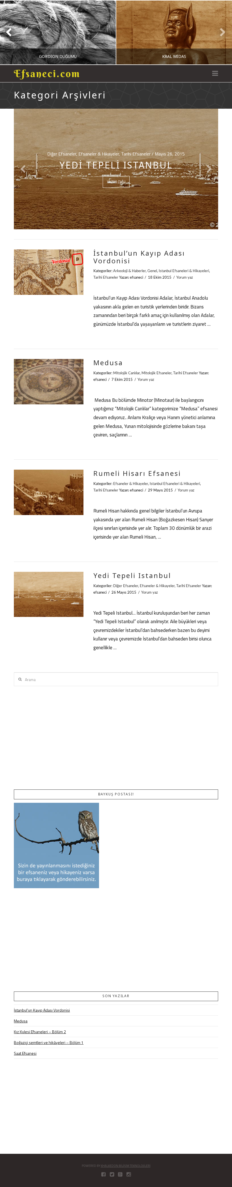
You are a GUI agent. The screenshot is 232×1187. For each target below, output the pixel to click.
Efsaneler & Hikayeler (130, 484)
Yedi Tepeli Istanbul (132, 575)
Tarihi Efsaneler (105, 277)
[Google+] (120, 1174)
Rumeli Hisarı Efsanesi (137, 473)
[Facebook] (103, 1174)
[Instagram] (128, 1174)
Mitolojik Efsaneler (156, 373)
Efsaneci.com (47, 74)
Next (220, 32)
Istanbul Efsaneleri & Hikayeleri (184, 271)
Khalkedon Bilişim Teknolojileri (126, 1165)
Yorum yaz (184, 277)
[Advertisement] (116, 738)
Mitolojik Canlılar (126, 373)
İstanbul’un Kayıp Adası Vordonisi (139, 257)
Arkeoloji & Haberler (129, 271)
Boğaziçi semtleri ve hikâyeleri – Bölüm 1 (48, 1042)
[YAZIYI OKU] (48, 272)
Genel (152, 271)
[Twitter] (112, 1174)
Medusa (108, 362)
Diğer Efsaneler (125, 586)
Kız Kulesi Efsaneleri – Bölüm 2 (40, 1032)
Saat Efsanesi (25, 1053)
